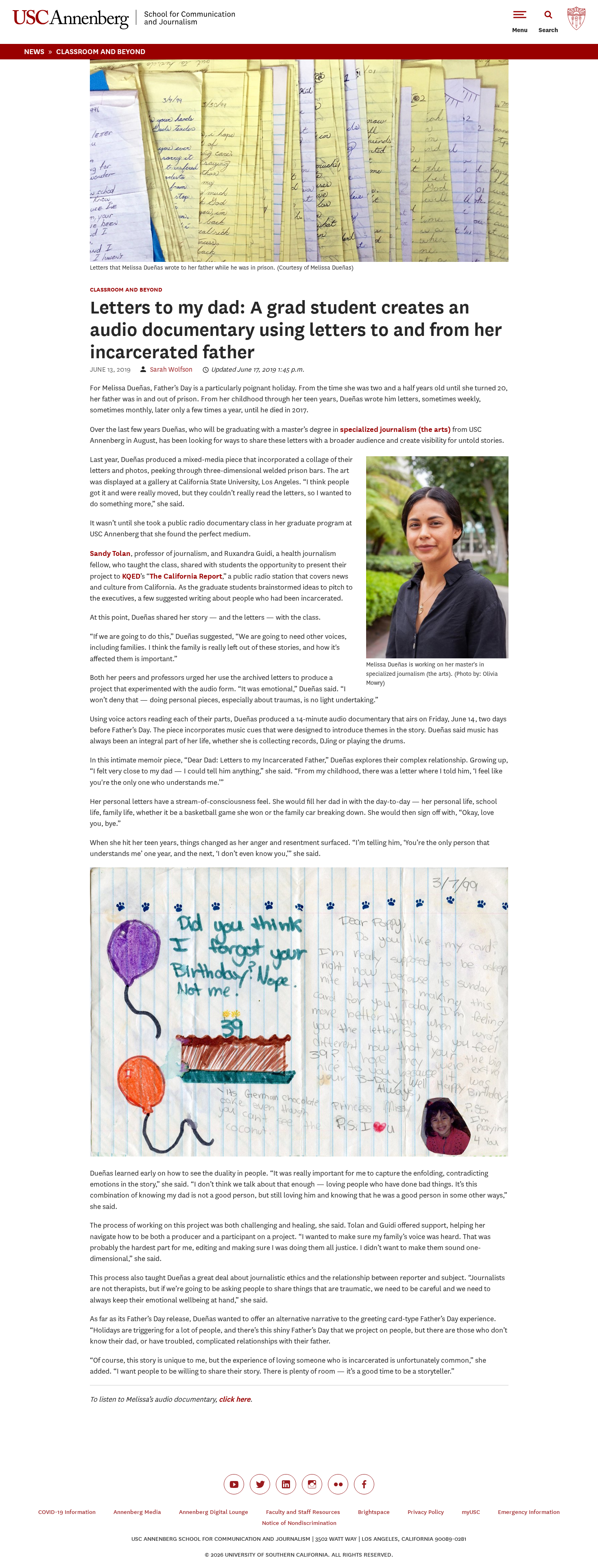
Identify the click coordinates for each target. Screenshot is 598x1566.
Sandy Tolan (110, 553)
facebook (364, 1484)
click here (234, 1399)
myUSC (471, 1512)
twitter (260, 1484)
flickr (338, 1484)
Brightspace (374, 1512)
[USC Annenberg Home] (124, 27)
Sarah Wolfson (171, 369)
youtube (234, 1484)
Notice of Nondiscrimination (299, 1523)
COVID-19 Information (67, 1512)
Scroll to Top (563, 1531)
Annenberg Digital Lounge (213, 1512)
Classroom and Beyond (126, 289)
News (34, 51)
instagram (312, 1484)
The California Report (186, 576)
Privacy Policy (426, 1512)
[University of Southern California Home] (576, 20)
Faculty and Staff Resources (303, 1512)
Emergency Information (529, 1512)
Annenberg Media (137, 1512)
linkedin (286, 1484)
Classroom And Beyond (100, 51)
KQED (131, 576)
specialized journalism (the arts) (395, 429)
